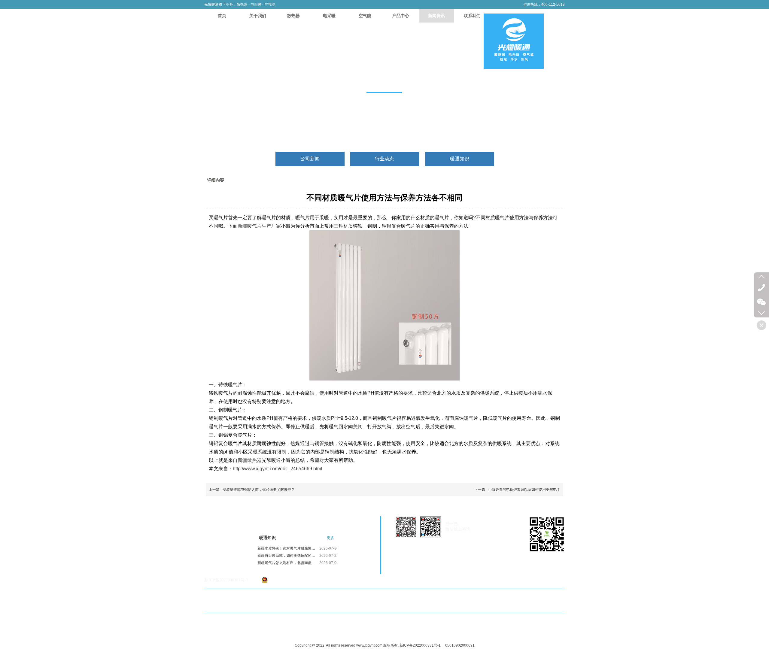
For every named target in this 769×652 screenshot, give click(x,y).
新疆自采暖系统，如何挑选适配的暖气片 (287, 555)
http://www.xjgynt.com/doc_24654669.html (278, 468)
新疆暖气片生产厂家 (259, 226)
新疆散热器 (250, 460)
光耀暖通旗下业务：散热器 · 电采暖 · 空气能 (239, 4)
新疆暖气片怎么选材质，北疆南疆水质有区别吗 (287, 563)
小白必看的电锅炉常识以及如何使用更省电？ (524, 489)
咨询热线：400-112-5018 (544, 4)
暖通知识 (267, 537)
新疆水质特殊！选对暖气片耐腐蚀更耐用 (287, 548)
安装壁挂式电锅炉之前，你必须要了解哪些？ (259, 489)
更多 (330, 538)
